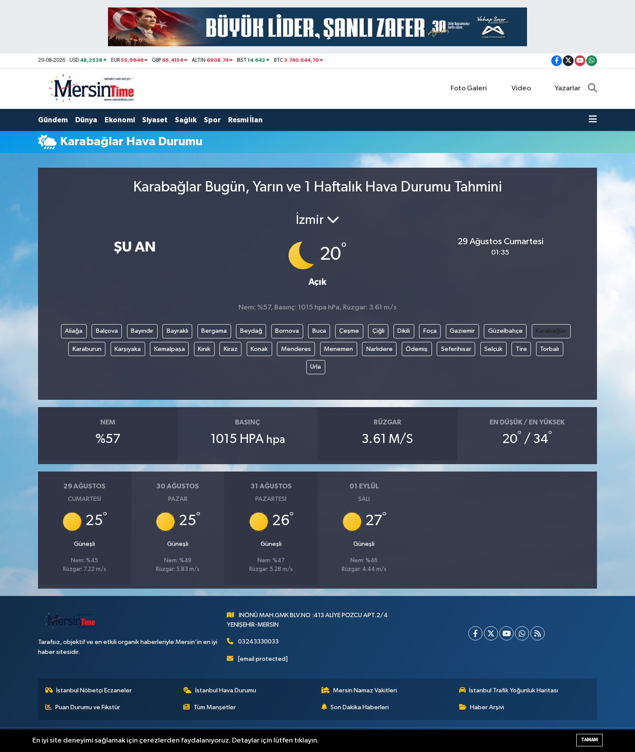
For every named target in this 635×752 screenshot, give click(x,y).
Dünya (86, 120)
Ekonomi (120, 120)
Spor (212, 120)
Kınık (204, 349)
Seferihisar (456, 349)
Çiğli (378, 331)
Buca (319, 331)
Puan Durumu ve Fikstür (87, 707)
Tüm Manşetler (215, 707)
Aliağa (74, 331)
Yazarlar (568, 88)
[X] (491, 633)
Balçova (107, 331)
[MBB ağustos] (317, 26)
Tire (521, 349)
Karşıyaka (127, 349)
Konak (259, 349)
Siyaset (155, 120)
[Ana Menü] (593, 120)
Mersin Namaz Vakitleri (365, 690)
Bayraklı (177, 331)
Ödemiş (417, 349)
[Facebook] (475, 633)
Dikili (403, 331)
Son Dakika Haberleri (359, 707)
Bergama (214, 331)
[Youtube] (506, 633)
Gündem (53, 120)
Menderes (296, 349)
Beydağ (251, 331)
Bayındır (142, 331)
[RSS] (537, 633)
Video (521, 88)
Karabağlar (551, 331)
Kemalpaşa (169, 349)
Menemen (338, 349)
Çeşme (349, 331)
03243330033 (258, 641)
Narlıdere (379, 349)
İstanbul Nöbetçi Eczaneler (94, 690)
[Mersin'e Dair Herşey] (92, 88)
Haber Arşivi (487, 707)
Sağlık (186, 120)
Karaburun (87, 349)
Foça (430, 331)
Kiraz (231, 349)
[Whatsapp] (522, 633)
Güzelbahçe (505, 331)
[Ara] (592, 88)
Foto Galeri (469, 88)
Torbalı (549, 349)
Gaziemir (462, 331)
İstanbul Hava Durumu (225, 690)
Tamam (589, 739)
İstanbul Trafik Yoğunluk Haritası (513, 690)
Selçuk (493, 349)
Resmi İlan (245, 120)
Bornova (287, 331)
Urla (315, 366)
